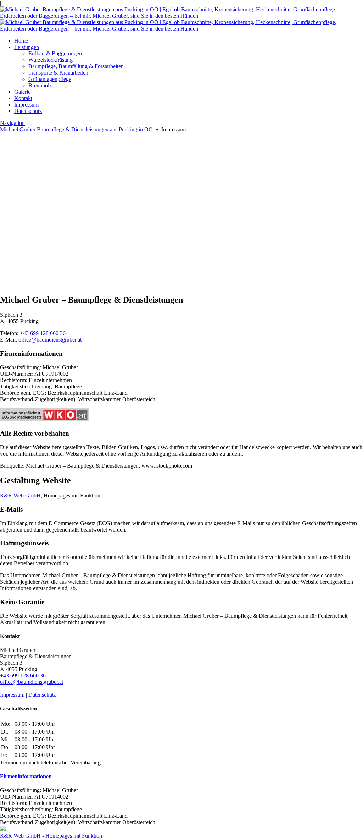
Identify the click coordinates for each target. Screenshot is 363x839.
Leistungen (26, 47)
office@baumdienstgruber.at (50, 340)
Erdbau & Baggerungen (55, 53)
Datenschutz (28, 111)
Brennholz (40, 85)
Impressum (26, 105)
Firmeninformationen (26, 776)
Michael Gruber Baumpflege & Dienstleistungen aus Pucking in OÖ (76, 129)
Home (21, 41)
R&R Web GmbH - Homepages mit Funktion (51, 836)
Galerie (22, 92)
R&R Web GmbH (20, 495)
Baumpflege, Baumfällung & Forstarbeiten (76, 66)
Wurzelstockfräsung (50, 60)
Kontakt (23, 98)
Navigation (12, 123)
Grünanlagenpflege (49, 79)
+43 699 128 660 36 (43, 333)
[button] (181, 271)
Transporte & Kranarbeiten (58, 73)
